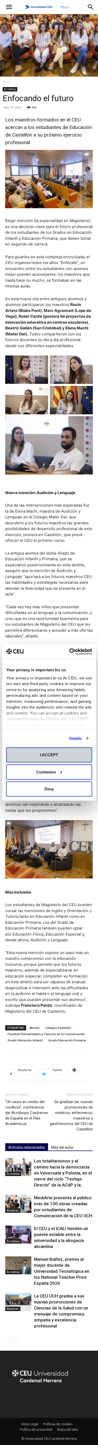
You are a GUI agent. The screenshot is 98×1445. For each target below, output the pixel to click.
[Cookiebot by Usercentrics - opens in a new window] (70, 651)
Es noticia (10, 89)
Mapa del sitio (67, 1429)
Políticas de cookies (57, 1424)
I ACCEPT (49, 755)
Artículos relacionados (26, 1147)
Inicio (6, 81)
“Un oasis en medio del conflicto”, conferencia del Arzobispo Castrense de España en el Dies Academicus (26, 1112)
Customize (46, 772)
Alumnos (13, 1210)
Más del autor (62, 1147)
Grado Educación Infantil (25, 1040)
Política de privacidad (36, 1429)
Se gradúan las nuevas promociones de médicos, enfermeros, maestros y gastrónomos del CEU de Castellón (71, 1115)
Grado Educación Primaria (67, 1040)
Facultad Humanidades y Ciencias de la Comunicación (46, 1034)
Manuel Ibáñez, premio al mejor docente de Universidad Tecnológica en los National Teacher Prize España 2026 (61, 1271)
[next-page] (17, 1339)
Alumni (34, 1028)
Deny (49, 789)
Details (75, 738)
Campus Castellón (58, 1028)
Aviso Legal (29, 1424)
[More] (74, 1070)
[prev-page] (8, 1339)
